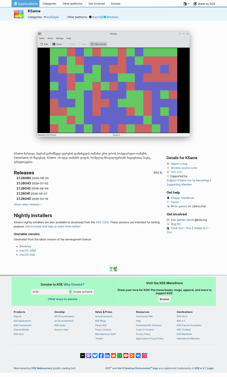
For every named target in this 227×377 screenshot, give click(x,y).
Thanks (99, 338)
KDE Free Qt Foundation (189, 325)
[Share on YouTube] (125, 354)
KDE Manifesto (184, 334)
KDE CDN (102, 222)
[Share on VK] (138, 354)
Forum (175, 202)
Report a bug (179, 163)
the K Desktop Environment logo (137, 368)
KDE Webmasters (41, 368)
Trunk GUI (176, 228)
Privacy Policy (143, 334)
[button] (186, 3)
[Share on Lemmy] (119, 354)
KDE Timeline (184, 329)
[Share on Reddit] (113, 354)
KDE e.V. (181, 320)
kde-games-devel (182, 219)
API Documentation (64, 316)
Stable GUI (201, 228)
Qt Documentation (64, 320)
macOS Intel (27, 254)
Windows (112, 17)
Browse (164, 299)
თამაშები (53, 17)
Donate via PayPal (83, 291)
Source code (61, 329)
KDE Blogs (100, 320)
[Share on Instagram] (144, 354)
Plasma (17, 316)
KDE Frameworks (23, 325)
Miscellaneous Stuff (105, 334)
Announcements (103, 316)
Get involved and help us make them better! (52, 226)
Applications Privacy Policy (150, 338)
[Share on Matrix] (82, 354)
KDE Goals (60, 325)
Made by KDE (206, 3)
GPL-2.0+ (177, 172)
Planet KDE (101, 325)
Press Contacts (103, 329)
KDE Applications (22, 320)
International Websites (188, 338)
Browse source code (184, 167)
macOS (97, 17)
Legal (210, 368)
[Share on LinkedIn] (107, 354)
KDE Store (182, 316)
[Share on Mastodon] (88, 354)
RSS (157, 172)
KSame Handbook (182, 198)
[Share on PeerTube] (132, 354)
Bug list (175, 224)
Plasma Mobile (21, 329)
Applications (25, 4)
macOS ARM (27, 250)
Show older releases (27, 204)
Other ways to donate (62, 299)
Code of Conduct (145, 329)
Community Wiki (144, 316)
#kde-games (179, 206)
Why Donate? (74, 284)
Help (138, 320)
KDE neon (19, 334)
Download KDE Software (149, 325)
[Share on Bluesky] (94, 354)
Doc (188, 228)
